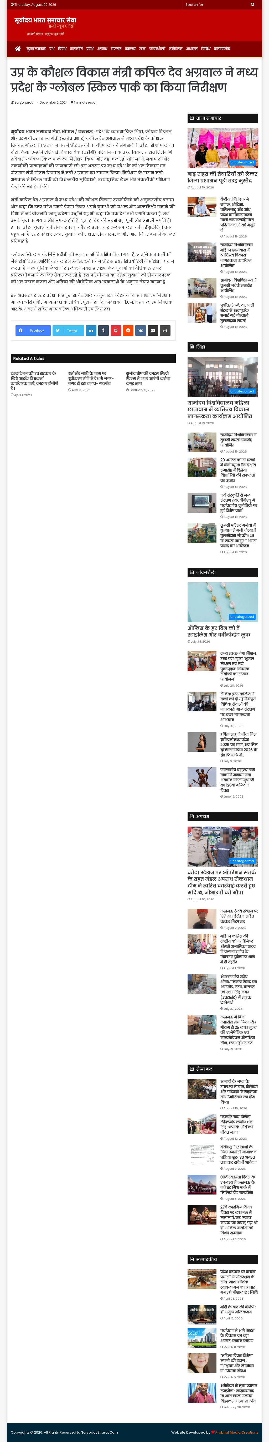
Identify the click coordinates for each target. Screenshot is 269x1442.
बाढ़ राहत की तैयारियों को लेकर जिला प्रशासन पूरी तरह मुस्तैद (222, 177)
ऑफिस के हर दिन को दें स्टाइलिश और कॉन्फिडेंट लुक (219, 631)
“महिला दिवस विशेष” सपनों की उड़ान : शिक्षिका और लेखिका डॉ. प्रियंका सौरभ (237, 1363)
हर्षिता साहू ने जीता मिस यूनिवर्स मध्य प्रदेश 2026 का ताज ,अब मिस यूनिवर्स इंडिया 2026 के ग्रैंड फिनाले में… (238, 745)
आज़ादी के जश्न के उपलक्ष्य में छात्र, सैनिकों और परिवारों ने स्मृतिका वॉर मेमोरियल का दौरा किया (239, 1092)
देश (51, 48)
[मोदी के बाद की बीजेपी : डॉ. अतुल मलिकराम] (202, 1314)
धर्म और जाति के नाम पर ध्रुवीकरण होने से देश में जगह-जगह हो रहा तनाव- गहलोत (91, 378)
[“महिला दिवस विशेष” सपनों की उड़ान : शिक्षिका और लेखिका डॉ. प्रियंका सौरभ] (202, 1363)
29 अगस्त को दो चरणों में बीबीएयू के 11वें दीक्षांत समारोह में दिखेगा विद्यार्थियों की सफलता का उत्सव (238, 470)
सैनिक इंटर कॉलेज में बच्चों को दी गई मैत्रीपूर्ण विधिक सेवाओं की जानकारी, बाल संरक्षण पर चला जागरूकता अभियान (238, 706)
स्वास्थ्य (130, 48)
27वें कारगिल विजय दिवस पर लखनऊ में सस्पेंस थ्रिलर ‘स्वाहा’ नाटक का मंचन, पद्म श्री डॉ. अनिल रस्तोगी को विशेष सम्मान (238, 1220)
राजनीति (76, 48)
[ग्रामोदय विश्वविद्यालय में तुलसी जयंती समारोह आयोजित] (202, 288)
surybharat (24, 102)
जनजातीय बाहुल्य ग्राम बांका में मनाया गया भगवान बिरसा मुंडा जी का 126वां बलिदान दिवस (237, 780)
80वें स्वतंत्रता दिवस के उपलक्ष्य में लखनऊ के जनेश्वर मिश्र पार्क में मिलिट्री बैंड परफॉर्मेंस (237, 1184)
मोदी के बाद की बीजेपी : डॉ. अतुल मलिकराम (238, 1309)
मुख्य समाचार (36, 48)
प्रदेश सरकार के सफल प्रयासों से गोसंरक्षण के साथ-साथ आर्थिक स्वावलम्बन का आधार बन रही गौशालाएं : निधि (239, 1282)
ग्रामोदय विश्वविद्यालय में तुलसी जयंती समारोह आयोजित (238, 285)
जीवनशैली (157, 48)
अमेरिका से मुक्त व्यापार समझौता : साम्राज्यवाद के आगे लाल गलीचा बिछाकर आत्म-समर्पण (238, 1393)
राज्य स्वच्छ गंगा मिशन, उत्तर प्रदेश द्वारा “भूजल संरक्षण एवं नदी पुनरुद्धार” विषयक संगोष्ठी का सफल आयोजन (238, 666)
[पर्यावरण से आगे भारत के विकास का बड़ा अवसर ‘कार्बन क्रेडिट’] (202, 1338)
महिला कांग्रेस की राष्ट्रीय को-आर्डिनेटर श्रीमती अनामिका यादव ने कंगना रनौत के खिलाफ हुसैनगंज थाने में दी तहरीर (238, 949)
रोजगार (116, 48)
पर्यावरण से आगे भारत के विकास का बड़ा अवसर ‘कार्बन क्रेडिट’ (237, 1335)
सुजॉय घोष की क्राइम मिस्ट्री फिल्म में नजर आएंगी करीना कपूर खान (148, 378)
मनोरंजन (175, 48)
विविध (205, 48)
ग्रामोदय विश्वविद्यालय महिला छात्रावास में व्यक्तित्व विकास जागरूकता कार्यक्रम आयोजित (236, 255)
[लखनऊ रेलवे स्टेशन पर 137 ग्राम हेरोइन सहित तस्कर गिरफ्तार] (202, 919)
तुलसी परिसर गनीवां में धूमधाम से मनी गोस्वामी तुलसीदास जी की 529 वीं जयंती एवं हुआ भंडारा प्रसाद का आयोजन (238, 535)
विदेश (62, 48)
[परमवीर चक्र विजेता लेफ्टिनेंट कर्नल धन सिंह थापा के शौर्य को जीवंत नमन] (202, 1124)
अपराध (102, 48)
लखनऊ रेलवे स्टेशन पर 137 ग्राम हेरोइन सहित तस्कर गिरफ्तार (239, 916)
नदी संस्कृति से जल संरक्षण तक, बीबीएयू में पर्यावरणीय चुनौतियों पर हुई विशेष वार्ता (238, 503)
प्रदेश (90, 48)
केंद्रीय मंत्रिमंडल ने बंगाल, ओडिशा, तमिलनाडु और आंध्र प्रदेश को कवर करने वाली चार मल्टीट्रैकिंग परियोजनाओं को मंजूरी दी (237, 215)
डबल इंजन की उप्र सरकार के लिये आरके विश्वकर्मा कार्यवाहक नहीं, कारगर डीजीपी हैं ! (34, 381)
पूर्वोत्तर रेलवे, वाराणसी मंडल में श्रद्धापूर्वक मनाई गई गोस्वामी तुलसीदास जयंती (237, 313)
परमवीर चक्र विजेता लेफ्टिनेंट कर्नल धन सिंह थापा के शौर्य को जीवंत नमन (236, 1124)
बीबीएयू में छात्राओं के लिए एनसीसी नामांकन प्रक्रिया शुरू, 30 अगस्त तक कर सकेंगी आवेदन (238, 1154)
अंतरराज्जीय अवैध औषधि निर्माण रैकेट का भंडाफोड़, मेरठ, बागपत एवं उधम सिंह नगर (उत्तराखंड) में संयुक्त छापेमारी (238, 989)
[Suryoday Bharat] (45, 25)
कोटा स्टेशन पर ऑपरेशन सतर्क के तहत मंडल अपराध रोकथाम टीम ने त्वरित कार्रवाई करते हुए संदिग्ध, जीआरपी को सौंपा (222, 882)
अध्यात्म (192, 48)
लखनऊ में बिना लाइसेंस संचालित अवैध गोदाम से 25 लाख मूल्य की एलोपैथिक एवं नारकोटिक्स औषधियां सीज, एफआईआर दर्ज (238, 1030)
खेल (142, 48)
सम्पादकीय (222, 48)
